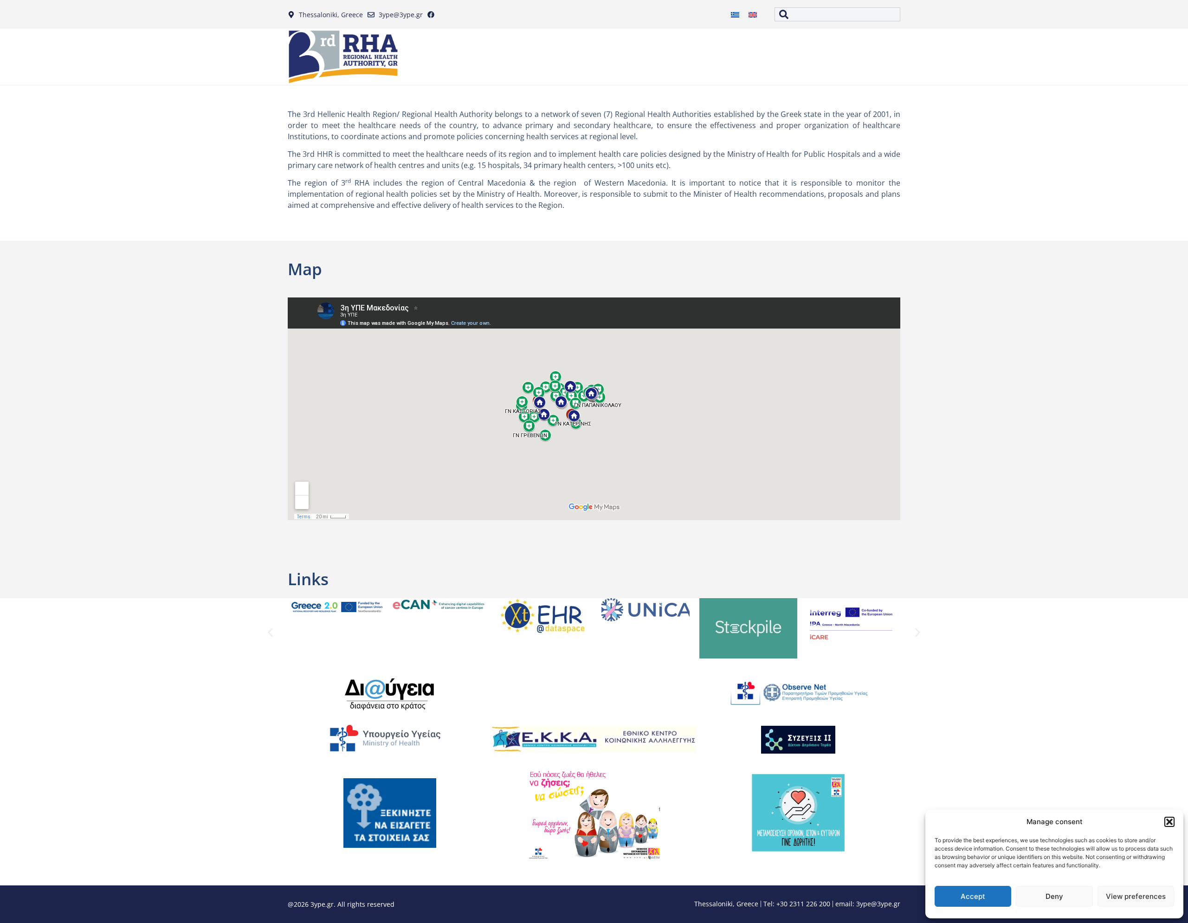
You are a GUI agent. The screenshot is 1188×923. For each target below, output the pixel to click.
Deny (1054, 896)
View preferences (1136, 896)
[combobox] (837, 14)
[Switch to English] (753, 14)
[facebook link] (433, 14)
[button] (1169, 821)
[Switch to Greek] (735, 14)
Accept (973, 896)
